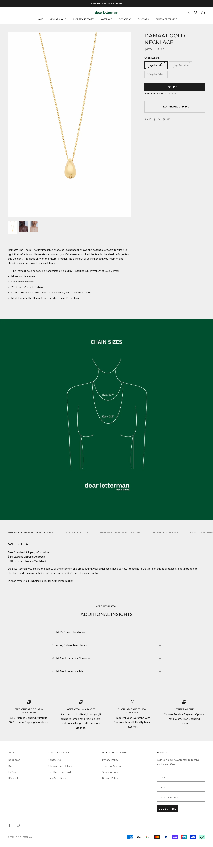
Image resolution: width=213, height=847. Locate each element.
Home (39, 19)
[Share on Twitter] (159, 119)
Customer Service (166, 19)
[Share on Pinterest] (164, 119)
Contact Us (55, 760)
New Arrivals (58, 19)
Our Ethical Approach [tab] (165, 532)
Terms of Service (112, 766)
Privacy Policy (110, 760)
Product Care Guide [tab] (77, 532)
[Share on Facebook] (154, 119)
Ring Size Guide (57, 778)
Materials (106, 19)
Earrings (12, 772)
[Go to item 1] (12, 227)
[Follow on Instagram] (18, 825)
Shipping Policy (38, 581)
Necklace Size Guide (60, 772)
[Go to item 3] (34, 226)
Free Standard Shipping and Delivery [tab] (30, 532)
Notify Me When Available (160, 93)
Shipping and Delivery (61, 766)
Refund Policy (110, 778)
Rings (11, 766)
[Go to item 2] (23, 226)
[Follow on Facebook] (9, 825)
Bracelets (13, 778)
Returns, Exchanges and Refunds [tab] (120, 532)
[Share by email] (168, 119)
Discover (143, 19)
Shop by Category (83, 19)
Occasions (125, 19)
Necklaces (14, 760)
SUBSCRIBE (167, 808)
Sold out (174, 87)
